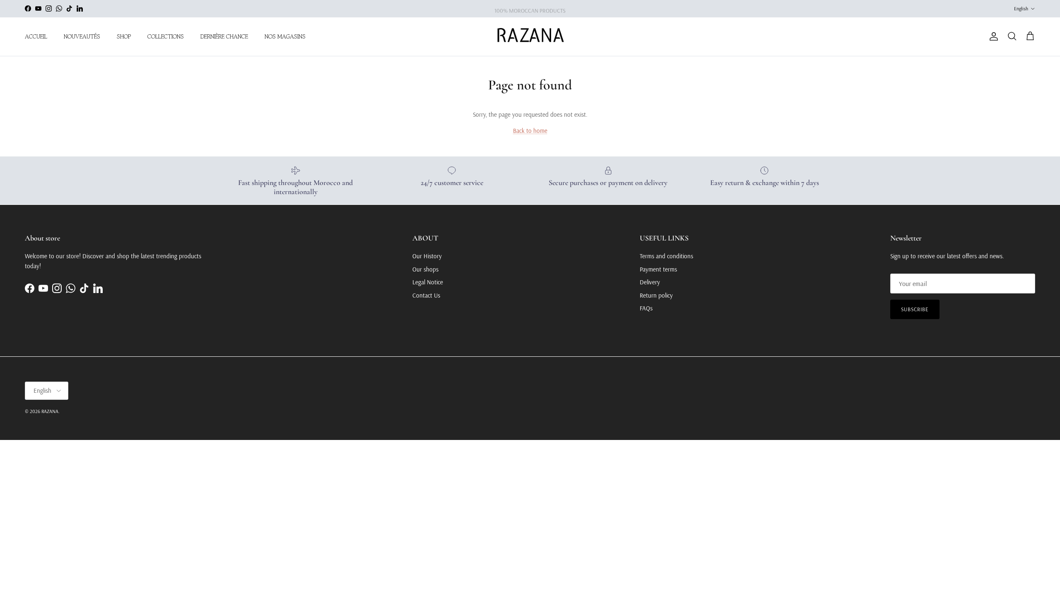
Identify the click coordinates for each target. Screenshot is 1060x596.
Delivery (650, 282)
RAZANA (49, 411)
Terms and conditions (666, 256)
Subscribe (915, 309)
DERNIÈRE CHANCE (224, 36)
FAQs (646, 308)
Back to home (530, 131)
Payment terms (658, 269)
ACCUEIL (36, 36)
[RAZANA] (530, 37)
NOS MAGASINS (285, 36)
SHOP (124, 36)
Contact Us (426, 295)
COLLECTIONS (165, 36)
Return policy (656, 295)
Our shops (425, 269)
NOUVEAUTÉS (82, 36)
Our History (427, 256)
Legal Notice (427, 282)
